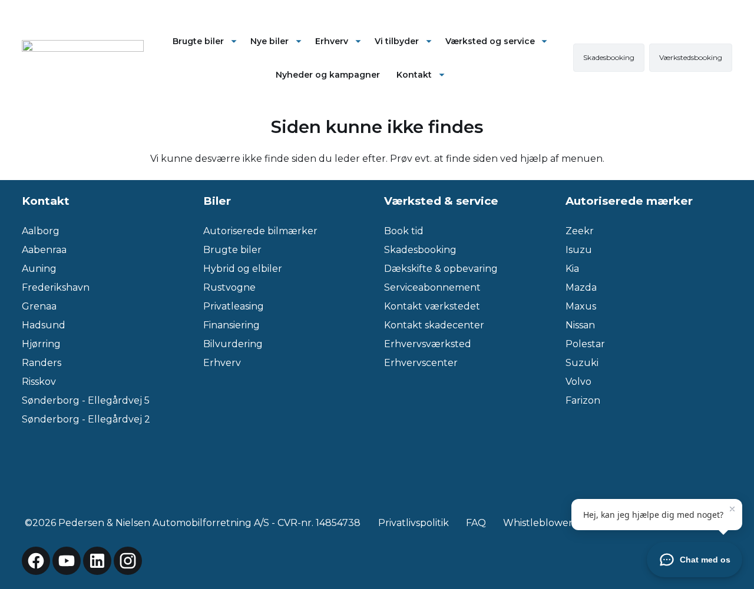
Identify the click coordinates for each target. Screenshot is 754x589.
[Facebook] (36, 561)
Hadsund (43, 325)
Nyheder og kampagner (328, 74)
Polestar (585, 344)
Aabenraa (44, 249)
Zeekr (580, 231)
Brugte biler (198, 41)
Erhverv (331, 41)
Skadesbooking (420, 249)
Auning (39, 268)
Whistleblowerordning (556, 522)
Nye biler (269, 41)
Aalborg (40, 231)
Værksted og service (490, 41)
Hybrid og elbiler (242, 268)
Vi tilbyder (397, 41)
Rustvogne (229, 287)
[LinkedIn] (97, 561)
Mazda (581, 287)
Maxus (581, 306)
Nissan (580, 325)
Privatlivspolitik (413, 522)
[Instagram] (128, 561)
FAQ (476, 522)
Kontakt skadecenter (434, 325)
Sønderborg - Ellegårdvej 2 (86, 419)
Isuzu (579, 249)
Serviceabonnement (432, 287)
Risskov (39, 381)
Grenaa (39, 306)
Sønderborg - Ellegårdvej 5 (86, 400)
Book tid (404, 231)
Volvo (578, 381)
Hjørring (41, 344)
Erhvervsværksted (427, 344)
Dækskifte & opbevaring (441, 268)
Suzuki (582, 362)
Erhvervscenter (421, 362)
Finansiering (231, 325)
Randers (41, 362)
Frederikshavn (56, 287)
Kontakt (414, 74)
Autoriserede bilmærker (260, 231)
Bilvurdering (233, 344)
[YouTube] (66, 561)
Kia (572, 268)
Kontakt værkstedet (432, 306)
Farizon (583, 400)
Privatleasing (233, 306)
